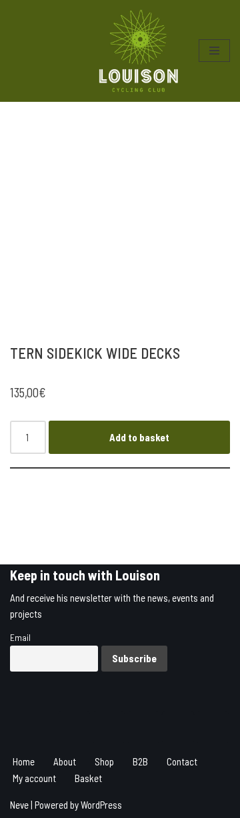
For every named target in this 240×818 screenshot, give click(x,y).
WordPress (101, 805)
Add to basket (139, 437)
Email (20, 637)
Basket (88, 778)
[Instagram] (74, 727)
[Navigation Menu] (214, 50)
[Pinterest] (213, 727)
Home (24, 761)
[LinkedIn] (178, 727)
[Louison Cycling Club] (139, 51)
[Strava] (109, 727)
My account (34, 778)
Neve (19, 805)
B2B (140, 761)
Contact (182, 761)
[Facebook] (143, 727)
